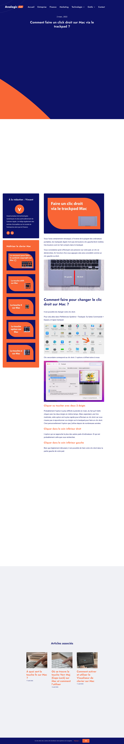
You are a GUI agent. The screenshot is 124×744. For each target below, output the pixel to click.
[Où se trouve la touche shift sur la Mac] (21, 283)
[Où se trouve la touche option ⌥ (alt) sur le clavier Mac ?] (21, 329)
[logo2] (14, 3)
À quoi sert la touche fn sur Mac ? (36, 675)
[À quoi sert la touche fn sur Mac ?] (36, 653)
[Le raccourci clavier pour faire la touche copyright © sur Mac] (21, 261)
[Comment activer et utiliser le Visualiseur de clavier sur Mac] (87, 653)
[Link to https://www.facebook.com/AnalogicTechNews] (8, 232)
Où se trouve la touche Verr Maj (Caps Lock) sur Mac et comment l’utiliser (61, 678)
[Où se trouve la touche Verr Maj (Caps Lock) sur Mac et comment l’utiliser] (62, 653)
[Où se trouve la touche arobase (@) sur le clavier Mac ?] (21, 352)
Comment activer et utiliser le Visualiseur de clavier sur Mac (86, 676)
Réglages (76, 740)
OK (86, 741)
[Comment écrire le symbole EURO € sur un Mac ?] (21, 306)
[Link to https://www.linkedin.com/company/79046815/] (12, 232)
